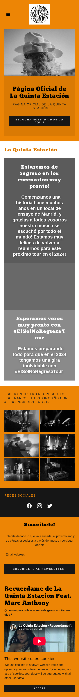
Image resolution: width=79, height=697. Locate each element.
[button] (9, 14)
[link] (39, 14)
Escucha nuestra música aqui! (39, 121)
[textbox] (39, 554)
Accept (39, 688)
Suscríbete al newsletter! (39, 568)
